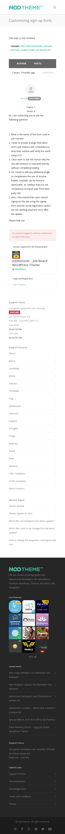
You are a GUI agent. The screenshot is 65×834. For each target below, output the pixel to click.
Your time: (14, 325)
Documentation (17, 781)
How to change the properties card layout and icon (32, 542)
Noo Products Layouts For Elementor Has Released (30, 686)
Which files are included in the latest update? (31, 520)
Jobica (12, 360)
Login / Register (19, 284)
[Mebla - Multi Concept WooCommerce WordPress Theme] (28, 620)
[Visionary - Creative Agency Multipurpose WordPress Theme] (15, 634)
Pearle (12, 450)
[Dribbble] (15, 829)
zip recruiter (43, 50)
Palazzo (13, 383)
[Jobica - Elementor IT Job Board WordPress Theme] (28, 607)
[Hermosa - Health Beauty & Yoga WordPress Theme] (42, 620)
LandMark (14, 368)
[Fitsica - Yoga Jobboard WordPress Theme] (15, 607)
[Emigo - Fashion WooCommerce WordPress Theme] (28, 634)
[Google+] (29, 829)
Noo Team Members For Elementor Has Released (29, 675)
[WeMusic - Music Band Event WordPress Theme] (42, 647)
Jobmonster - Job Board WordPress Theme (29, 263)
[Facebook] (22, 829)
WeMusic (13, 465)
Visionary (13, 443)
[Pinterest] (36, 829)
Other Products (16, 488)
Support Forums (17, 773)
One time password (31, 46)
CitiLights (13, 428)
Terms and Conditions (20, 796)
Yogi (11, 398)
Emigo (12, 435)
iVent (11, 458)
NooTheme (20, 269)
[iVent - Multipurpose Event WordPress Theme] (15, 647)
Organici (13, 421)
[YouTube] (50, 829)
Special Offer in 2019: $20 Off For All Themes (32, 719)
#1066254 (48, 72)
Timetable (14, 390)
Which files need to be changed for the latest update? (32, 530)
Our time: (13, 333)
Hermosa (13, 413)
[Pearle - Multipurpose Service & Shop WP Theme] (28, 647)
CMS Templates (17, 473)
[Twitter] (43, 829)
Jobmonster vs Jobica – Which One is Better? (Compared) (31, 710)
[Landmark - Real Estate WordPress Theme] (15, 620)
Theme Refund (16, 505)
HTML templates (17, 481)
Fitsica (12, 353)
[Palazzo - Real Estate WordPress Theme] (42, 607)
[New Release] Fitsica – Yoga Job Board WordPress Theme (29, 729)
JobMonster (15, 406)
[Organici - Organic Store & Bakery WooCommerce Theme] (42, 634)
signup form (27, 50)
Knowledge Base (17, 788)
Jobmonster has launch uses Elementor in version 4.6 (30, 698)
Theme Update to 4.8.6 (20, 513)
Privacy (12, 803)
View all (32, 656)
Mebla (12, 375)
